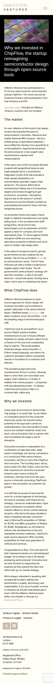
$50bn (40, 258)
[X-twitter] (6, 626)
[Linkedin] (14, 626)
